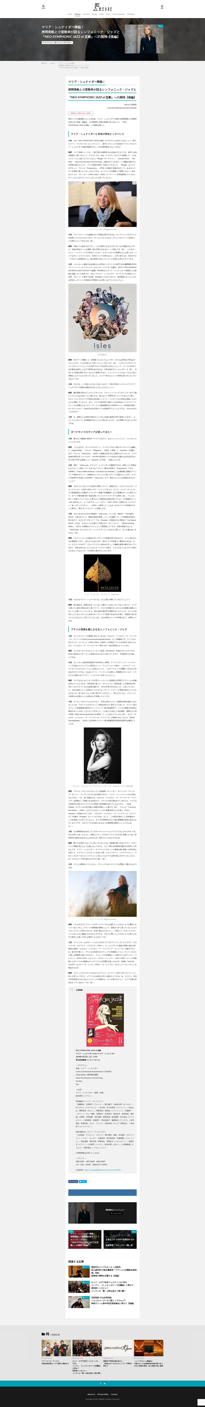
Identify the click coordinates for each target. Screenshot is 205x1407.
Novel (102, 14)
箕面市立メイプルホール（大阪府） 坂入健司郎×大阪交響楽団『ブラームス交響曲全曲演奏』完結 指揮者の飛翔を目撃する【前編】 (114, 1271)
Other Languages (119, 14)
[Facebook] (73, 1181)
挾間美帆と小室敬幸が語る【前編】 (81, 113)
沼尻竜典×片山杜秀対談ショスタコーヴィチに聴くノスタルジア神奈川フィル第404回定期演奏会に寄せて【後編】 (113, 1300)
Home (70, 14)
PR (62, 42)
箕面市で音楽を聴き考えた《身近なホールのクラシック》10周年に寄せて (118, 1363)
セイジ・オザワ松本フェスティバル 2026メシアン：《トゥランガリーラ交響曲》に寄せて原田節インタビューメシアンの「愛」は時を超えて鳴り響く (112, 1286)
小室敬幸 (68, 42)
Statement (131, 14)
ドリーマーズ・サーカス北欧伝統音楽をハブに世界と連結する (55, 1362)
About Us (91, 1394)
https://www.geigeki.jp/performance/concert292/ (102, 1170)
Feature (77, 14)
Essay (108, 14)
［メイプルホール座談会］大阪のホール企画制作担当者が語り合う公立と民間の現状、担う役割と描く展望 (148, 1363)
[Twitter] (83, 1181)
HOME (45, 63)
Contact (114, 1394)
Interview (86, 14)
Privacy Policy (103, 1394)
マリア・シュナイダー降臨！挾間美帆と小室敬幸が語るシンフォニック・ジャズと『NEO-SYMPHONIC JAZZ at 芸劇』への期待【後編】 (73, 65)
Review (94, 14)
